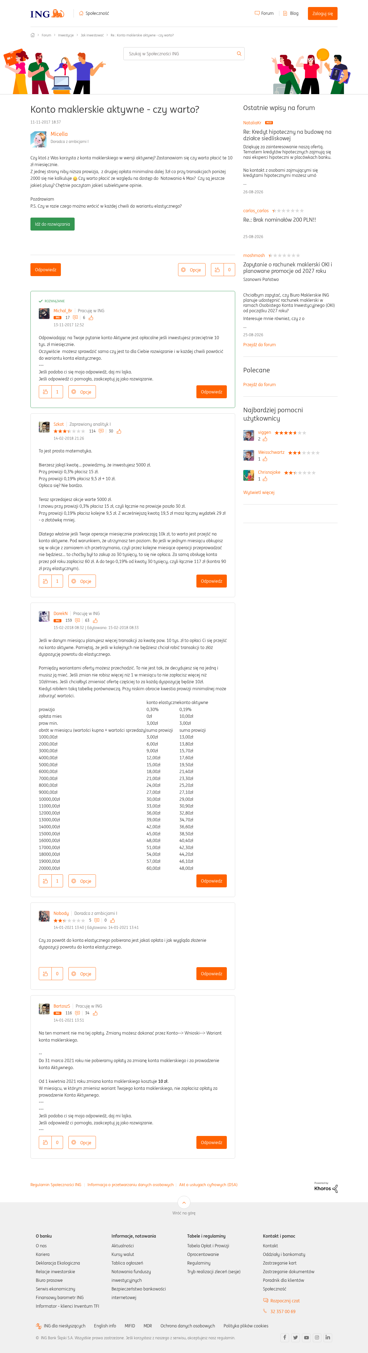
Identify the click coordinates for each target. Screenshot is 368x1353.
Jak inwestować (92, 35)
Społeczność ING (32, 35)
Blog (294, 13)
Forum (267, 13)
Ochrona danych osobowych (188, 1325)
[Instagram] (317, 1338)
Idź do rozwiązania (52, 224)
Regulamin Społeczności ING (55, 1184)
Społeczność (97, 13)
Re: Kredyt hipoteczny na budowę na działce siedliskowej (287, 135)
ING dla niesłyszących (64, 1325)
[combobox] (184, 53)
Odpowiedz (45, 269)
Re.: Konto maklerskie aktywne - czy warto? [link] (142, 35)
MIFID (130, 1325)
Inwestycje (66, 35)
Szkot (59, 424)
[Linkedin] (328, 1338)
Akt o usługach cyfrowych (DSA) (208, 1184)
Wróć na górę (184, 1213)
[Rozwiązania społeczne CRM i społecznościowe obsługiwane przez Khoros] (326, 1187)
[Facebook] (284, 1338)
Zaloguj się (323, 13)
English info (105, 1325)
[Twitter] (295, 1338)
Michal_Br (63, 310)
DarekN (61, 613)
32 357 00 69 (283, 1311)
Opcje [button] (195, 270)
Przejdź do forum (259, 344)
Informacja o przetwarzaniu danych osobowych (131, 1184)
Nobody (61, 913)
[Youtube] (306, 1338)
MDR (148, 1325)
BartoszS (62, 1006)
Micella (59, 134)
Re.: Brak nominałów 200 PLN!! (279, 220)
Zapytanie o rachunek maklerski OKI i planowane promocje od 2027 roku (287, 267)
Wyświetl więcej (259, 492)
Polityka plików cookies (246, 1325)
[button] (217, 269)
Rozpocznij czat (285, 1300)
